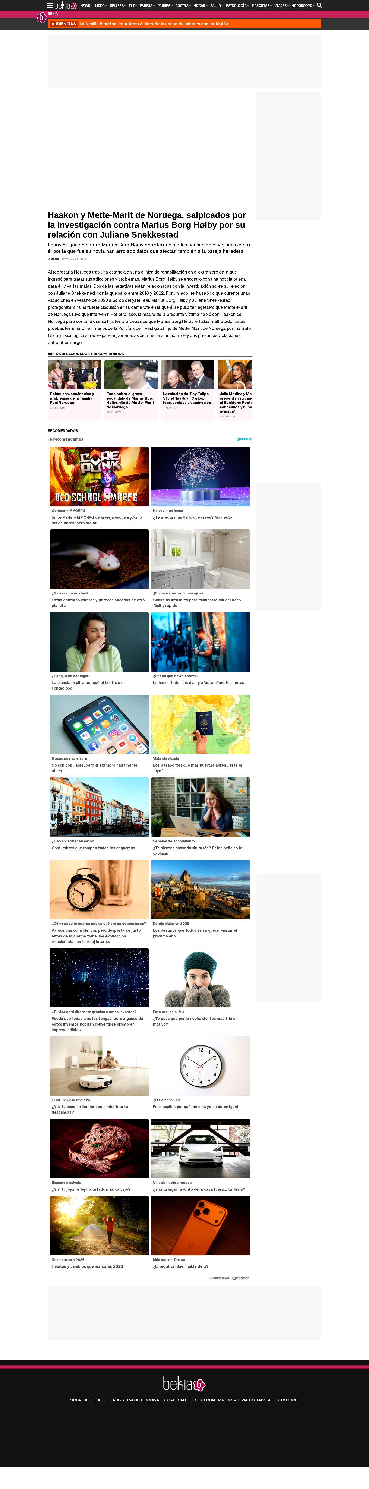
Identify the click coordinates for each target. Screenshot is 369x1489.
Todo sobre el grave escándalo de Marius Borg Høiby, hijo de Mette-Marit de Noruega (130, 400)
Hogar (169, 1400)
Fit (105, 1400)
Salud (184, 1400)
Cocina (151, 1400)
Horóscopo (288, 1400)
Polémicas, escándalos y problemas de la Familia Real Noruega (72, 398)
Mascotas (228, 1400)
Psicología (204, 1400)
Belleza (91, 1400)
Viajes (248, 1400)
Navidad (265, 1400)
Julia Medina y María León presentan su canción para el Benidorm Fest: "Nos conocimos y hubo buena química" (243, 402)
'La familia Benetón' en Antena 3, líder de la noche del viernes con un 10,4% (139, 24)
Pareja (118, 1400)
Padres (134, 1400)
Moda (75, 1400)
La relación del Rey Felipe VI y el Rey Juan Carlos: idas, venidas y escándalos (187, 398)
